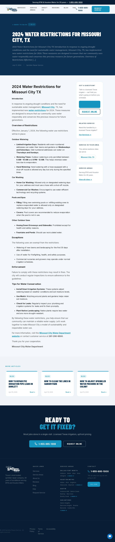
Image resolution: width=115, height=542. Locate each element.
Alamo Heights (65, 503)
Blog (66, 8)
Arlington (63, 476)
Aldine (62, 482)
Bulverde (63, 508)
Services (21, 8)
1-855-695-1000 (76, 2)
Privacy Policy (32, 530)
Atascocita (63, 485)
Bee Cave (70, 494)
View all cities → (85, 179)
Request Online (89, 111)
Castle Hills (71, 508)
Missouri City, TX (87, 157)
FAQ (74, 8)
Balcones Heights (66, 505)
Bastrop (62, 494)
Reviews (55, 8)
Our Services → (85, 135)
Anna (78, 473)
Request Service (98, 9)
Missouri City (48, 107)
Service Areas (33, 9)
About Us (45, 9)
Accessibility (50, 529)
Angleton (73, 482)
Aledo (69, 473)
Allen (74, 473)
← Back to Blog (19, 24)
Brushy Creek (64, 496)
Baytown (71, 485)
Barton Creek (75, 491)
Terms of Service (41, 531)
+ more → (70, 476)
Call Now (93, 484)
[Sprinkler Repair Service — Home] (11, 9)
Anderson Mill (64, 491)
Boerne (75, 505)
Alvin (67, 482)
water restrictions (37, 110)
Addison (63, 473)
